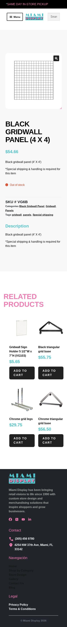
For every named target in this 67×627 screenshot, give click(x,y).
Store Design (17, 574)
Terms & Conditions (22, 608)
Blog (12, 587)
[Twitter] (17, 519)
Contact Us (16, 583)
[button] (56, 58)
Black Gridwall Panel (31, 206)
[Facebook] (11, 519)
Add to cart (20, 373)
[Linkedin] (30, 519)
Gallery (13, 579)
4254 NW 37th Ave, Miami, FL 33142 (33, 547)
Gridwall (51, 206)
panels (27, 214)
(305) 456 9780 (24, 538)
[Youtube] (24, 519)
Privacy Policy (18, 604)
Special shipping (43, 214)
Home (13, 566)
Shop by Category (21, 570)
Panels (9, 210)
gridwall (17, 214)
